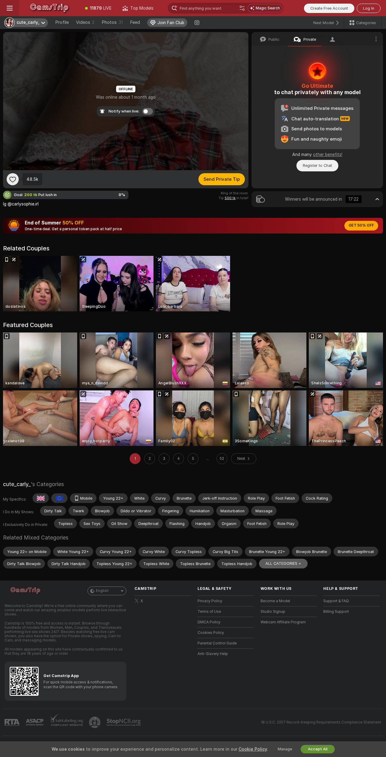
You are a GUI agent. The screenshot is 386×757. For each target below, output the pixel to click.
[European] (59, 498)
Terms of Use (209, 611)
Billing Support (336, 611)
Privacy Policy (210, 601)
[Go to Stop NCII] (124, 722)
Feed (135, 22)
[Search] (242, 8)
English (102, 591)
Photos (112, 22)
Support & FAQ (336, 601)
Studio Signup (273, 611)
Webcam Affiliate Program (283, 622)
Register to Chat (317, 165)
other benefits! (327, 154)
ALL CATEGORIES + (283, 563)
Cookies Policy (211, 633)
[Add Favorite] (13, 179)
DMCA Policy (209, 622)
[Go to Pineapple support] (95, 722)
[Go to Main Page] (49, 8)
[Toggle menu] (9, 8)
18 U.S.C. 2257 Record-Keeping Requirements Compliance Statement (321, 722)
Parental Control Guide (217, 643)
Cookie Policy (253, 749)
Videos (85, 22)
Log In (368, 8)
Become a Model (275, 601)
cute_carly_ (17, 484)
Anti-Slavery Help (213, 654)
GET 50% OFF (361, 225)
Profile (62, 22)
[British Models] (41, 498)
